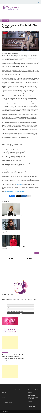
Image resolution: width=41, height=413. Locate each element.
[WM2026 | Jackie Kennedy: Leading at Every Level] (11, 208)
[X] (37, 3)
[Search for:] (20, 253)
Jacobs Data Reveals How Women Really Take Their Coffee (13, 358)
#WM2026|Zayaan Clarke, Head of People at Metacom (12, 360)
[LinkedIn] (35, 3)
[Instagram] (38, 3)
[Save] (20, 50)
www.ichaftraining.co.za (9, 191)
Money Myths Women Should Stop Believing (10, 356)
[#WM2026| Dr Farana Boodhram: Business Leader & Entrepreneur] (11, 240)
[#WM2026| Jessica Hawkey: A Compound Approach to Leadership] (11, 224)
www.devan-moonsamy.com (20, 191)
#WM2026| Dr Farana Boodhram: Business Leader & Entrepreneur (15, 246)
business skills (19, 184)
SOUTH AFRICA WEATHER (20, 259)
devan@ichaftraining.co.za (16, 189)
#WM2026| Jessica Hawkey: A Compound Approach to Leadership (15, 231)
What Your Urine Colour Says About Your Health (11, 361)
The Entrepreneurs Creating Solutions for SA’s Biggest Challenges (14, 354)
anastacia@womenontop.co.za (7, 402)
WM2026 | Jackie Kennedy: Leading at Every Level (12, 215)
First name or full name (11, 303)
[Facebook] (34, 3)
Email (8, 307)
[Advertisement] (10, 342)
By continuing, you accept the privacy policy (15, 311)
